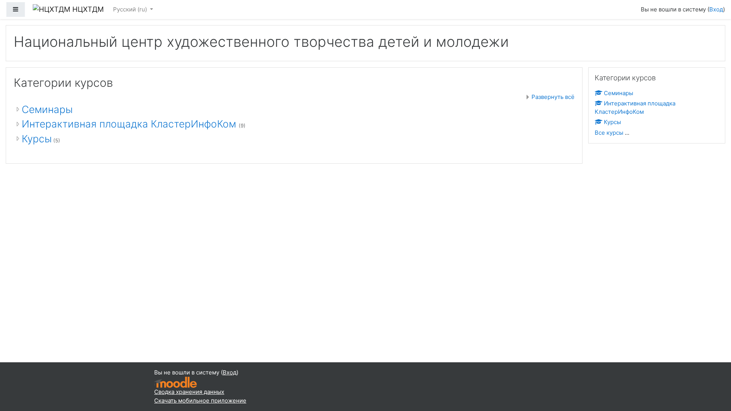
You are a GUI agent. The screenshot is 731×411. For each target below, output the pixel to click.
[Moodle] (175, 382)
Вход (716, 9)
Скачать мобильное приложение (200, 400)
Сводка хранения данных (189, 391)
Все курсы (609, 132)
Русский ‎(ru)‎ (130, 9)
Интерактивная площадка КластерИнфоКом (130, 124)
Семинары (47, 109)
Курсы (37, 139)
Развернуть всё (553, 96)
